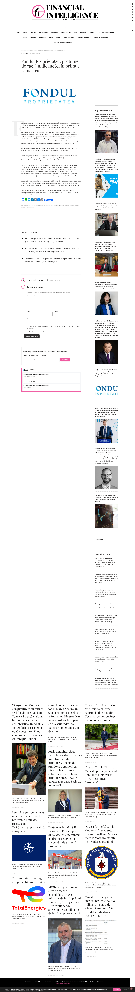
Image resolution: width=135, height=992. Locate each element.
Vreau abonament (55, 28)
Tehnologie (92, 32)
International (54, 32)
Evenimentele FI (76, 28)
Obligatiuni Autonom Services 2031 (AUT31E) (36, 385)
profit (61, 205)
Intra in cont (65, 28)
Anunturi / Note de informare (63, 42)
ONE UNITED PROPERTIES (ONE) (34, 391)
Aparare (51, 37)
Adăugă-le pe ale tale (55, 280)
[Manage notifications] (131, 988)
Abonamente (47, 981)
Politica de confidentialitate (80, 981)
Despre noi (28, 981)
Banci (75, 32)
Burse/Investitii (66, 32)
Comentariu (31, 296)
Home (18, 32)
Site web (29, 319)
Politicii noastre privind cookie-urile (35, 990)
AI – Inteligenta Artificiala (106, 32)
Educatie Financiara (84, 37)
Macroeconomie (43, 32)
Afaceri (25, 32)
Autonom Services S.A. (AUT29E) (34, 380)
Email (57, 311)
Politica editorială (66, 981)
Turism (58, 37)
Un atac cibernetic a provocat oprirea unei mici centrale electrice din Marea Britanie (106, 659)
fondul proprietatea (50, 205)
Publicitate (100, 981)
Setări (125, 989)
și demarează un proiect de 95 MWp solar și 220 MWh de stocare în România (106, 631)
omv (58, 205)
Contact (92, 981)
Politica (33, 32)
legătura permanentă (27, 207)
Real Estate (42, 37)
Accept (117, 989)
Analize (25, 37)
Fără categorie (59, 746)
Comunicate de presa (69, 37)
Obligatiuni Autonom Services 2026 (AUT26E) (36, 374)
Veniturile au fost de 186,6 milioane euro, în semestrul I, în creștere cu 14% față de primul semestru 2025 (105, 562)
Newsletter (56, 981)
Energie (83, 32)
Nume (29, 311)
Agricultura (33, 37)
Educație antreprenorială (100, 37)
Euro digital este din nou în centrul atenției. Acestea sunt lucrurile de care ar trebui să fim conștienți (105, 606)
